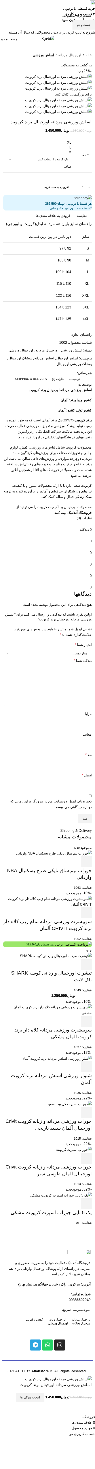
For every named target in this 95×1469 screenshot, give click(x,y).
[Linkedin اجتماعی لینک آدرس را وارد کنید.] (42, 31)
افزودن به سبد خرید (56, 187)
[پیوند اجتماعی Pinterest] (47, 31)
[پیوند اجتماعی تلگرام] (37, 31)
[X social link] (52, 31)
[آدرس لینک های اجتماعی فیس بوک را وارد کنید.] (57, 31)
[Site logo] (47, 39)
